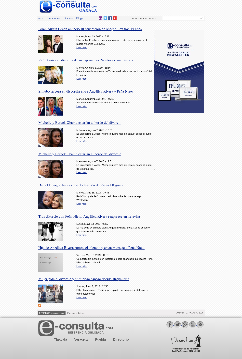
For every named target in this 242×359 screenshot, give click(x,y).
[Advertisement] (179, 137)
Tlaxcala (60, 339)
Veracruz (81, 339)
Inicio (41, 18)
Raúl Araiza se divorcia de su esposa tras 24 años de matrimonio (86, 59)
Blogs (79, 18)
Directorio (121, 339)
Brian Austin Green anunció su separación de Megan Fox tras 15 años (90, 28)
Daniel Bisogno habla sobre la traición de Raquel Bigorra (80, 184)
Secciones (53, 18)
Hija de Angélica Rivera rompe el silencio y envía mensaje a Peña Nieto (91, 247)
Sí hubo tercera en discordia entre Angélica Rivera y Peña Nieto (85, 91)
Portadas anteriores (76, 313)
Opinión (68, 18)
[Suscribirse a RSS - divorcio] (39, 305)
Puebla (100, 339)
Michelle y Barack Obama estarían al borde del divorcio (79, 122)
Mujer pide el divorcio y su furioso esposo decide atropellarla (83, 278)
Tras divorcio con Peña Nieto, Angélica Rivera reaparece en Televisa (89, 216)
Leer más (81, 47)
